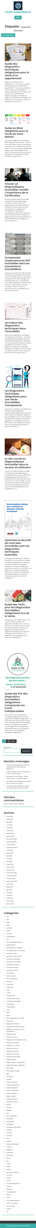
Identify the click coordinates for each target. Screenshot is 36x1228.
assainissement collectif (14, 948)
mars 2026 (9, 830)
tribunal (8, 1186)
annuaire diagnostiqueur (14, 942)
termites (9, 1175)
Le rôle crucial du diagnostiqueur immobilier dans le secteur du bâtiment (17, 463)
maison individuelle (12, 1144)
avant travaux (11, 976)
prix (7, 1161)
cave (8, 990)
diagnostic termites (12, 1054)
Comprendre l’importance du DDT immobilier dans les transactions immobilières (17, 263)
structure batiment (12, 1172)
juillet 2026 (9, 819)
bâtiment (9, 981)
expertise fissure (11, 1099)
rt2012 (8, 1167)
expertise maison (12, 1102)
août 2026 (9, 816)
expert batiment (11, 1082)
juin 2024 (9, 890)
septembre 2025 (11, 847)
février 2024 (10, 901)
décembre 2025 (11, 839)
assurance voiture (12, 970)
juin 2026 (9, 822)
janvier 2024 (10, 904)
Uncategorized (11, 1192)
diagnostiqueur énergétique (15, 1065)
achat (8, 931)
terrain (8, 1178)
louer (8, 1138)
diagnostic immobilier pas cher (16, 1040)
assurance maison (12, 967)
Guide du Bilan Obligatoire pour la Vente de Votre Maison (16, 132)
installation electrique (13, 1127)
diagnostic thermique (13, 1057)
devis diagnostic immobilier (15, 1018)
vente (8, 1197)
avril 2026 (9, 828)
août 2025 (9, 850)
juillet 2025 (9, 853)
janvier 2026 (10, 836)
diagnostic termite (12, 1051)
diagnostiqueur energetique (15, 1062)
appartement (10, 945)
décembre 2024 (11, 873)
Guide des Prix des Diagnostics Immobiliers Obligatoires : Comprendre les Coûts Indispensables (16, 702)
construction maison (13, 998)
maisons (9, 1147)
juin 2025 (9, 856)
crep (7, 1010)
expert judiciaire (11, 1093)
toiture (8, 1181)
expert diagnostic (12, 1088)
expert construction (12, 1085)
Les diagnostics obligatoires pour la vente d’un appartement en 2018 (17, 787)
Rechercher (7, 747)
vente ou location (12, 1203)
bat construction (11, 979)
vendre (8, 1195)
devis (8, 1015)
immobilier (9, 1119)
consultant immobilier (13, 1001)
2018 (7, 922)
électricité (9, 1076)
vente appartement (13, 1200)
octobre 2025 (10, 845)
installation (10, 1124)
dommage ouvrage (12, 1071)
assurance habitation (13, 959)
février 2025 (10, 867)
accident (9, 928)
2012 (7, 917)
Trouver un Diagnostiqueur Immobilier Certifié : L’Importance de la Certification (17, 189)
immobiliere (10, 1121)
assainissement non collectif (15, 950)
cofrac (8, 993)
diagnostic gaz (11, 1034)
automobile (10, 973)
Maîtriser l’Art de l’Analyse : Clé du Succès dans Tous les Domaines (17, 777)
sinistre (8, 1169)
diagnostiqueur (11, 1059)
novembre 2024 (11, 876)
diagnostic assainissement (15, 1027)
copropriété (10, 1004)
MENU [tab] (18, 17)
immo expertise (11, 1116)
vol (7, 1212)
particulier (9, 1152)
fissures (8, 1107)
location (9, 1133)
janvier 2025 (10, 870)
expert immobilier (12, 1090)
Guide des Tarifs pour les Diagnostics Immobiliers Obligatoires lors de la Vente (17, 610)
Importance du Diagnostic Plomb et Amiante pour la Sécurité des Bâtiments (18, 767)
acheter (9, 934)
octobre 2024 (10, 878)
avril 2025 (9, 861)
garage (8, 1110)
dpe (7, 1074)
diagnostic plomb (12, 1048)
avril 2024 (9, 895)
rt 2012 (8, 1164)
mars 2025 (9, 864)
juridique (9, 1130)
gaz (7, 1113)
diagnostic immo (11, 1037)
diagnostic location (12, 1043)
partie (8, 1158)
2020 (7, 925)
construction (10, 996)
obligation (9, 1150)
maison (8, 1141)
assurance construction (14, 956)
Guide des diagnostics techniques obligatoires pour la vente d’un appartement (17, 71)
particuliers (10, 1155)
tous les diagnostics (13, 1183)
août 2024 (9, 884)
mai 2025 (9, 859)
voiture (8, 1209)
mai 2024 (9, 892)
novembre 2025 (11, 842)
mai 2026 (9, 825)
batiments (9, 984)
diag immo (9, 1021)
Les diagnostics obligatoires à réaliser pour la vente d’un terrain (18, 782)
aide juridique (10, 936)
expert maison (11, 1096)
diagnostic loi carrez (13, 1045)
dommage (9, 1068)
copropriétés (10, 1007)
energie (8, 1079)
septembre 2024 (11, 881)
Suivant (12, 741)
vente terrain (10, 1206)
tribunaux (9, 1189)
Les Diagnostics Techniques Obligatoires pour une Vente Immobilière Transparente (16, 398)
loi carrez (9, 1135)
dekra (8, 1012)
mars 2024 (9, 898)
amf (7, 939)
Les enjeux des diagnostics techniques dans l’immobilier (15, 327)
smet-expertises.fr (18, 12)
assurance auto (11, 953)
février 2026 (10, 833)
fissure (8, 1105)
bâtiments (9, 987)
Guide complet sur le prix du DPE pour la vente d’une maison (18, 773)
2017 (7, 920)
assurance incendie (12, 965)
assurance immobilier (13, 962)
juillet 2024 (9, 887)
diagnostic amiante (12, 1024)
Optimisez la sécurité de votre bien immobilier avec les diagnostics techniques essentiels (18, 547)
